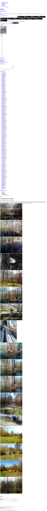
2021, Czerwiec (3, 101)
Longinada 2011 (3, 3)
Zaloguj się (12, 500)
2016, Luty (3, 140)
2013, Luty (3, 162)
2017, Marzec (3, 132)
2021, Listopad (3, 98)
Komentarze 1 (12, 200)
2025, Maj (3, 78)
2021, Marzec (3, 103)
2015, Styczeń (3, 148)
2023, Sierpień (3, 85)
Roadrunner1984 (2, 498)
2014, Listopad (3, 149)
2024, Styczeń (3, 84)
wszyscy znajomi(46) (2, 57)
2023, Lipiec (3, 86)
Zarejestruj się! (15, 500)
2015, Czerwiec (3, 145)
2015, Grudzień (3, 141)
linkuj (11, 498)
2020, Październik (4, 106)
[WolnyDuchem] (2, 49)
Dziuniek (2, 60)
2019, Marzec (3, 118)
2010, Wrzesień (3, 171)
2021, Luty (3, 104)
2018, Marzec (3, 124)
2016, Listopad (3, 134)
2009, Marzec (3, 181)
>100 (2, 1)
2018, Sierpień (3, 121)
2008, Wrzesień (3, 184)
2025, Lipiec (3, 77)
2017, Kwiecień (3, 131)
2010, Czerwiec (3, 173)
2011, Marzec (3, 169)
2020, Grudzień (3, 105)
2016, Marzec (3, 139)
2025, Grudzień (3, 74)
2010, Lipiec (3, 172)
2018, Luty (3, 125)
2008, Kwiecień (3, 187)
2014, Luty (3, 155)
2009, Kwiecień (3, 180)
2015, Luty (3, 147)
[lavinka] (21, 21)
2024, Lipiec (3, 81)
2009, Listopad (3, 176)
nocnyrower (3, 5)
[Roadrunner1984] (2, 42)
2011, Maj (3, 168)
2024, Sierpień (3, 80)
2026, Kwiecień (3, 73)
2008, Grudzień (3, 182)
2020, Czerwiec (3, 109)
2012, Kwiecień (3, 163)
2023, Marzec (3, 88)
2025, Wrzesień (3, 76)
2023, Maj (3, 87)
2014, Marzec (3, 154)
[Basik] (2, 44)
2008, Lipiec (3, 185)
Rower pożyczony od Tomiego (4, 62)
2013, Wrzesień (3, 158)
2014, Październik (4, 150)
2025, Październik (4, 75)
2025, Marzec (3, 79)
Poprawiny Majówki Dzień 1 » (3, 190)
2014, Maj (3, 153)
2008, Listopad (3, 183)
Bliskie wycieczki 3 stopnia (5, 2)
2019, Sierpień (3, 115)
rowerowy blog (3, 10)
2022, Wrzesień (3, 92)
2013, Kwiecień (3, 161)
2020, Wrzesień (3, 107)
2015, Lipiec (3, 144)
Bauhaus (2, 61)
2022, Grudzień (3, 90)
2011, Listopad (3, 164)
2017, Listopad (3, 127)
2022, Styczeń (3, 97)
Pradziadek (4, 194)
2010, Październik (4, 170)
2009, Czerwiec (3, 179)
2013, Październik (4, 157)
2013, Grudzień (3, 156)
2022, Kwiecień (3, 95)
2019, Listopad (3, 113)
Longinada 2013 (3, 4)
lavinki (2, 9)
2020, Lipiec (3, 108)
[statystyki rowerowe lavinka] (3, 15)
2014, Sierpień (3, 151)
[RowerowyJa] (2, 52)
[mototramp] (2, 47)
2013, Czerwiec (3, 160)
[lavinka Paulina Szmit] (3, 17)
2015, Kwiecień (3, 146)
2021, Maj (3, 102)
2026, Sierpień (3, 72)
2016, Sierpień (3, 136)
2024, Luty (3, 83)
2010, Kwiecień (3, 174)
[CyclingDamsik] (2, 39)
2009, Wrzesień (3, 177)
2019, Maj (3, 117)
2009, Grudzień (3, 175)
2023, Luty (3, 89)
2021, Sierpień (3, 100)
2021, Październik (4, 99)
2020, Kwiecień (3, 110)
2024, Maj (3, 82)
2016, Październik (4, 135)
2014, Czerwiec (3, 152)
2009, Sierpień (3, 178)
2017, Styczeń (3, 133)
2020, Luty (3, 111)
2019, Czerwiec (3, 116)
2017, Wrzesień (3, 128)
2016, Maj (3, 138)
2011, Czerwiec (3, 167)
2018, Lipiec (3, 122)
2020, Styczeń (3, 112)
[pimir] (2, 54)
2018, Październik (4, 120)
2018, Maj (3, 123)
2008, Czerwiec (3, 186)
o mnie (2, 14)
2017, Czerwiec (3, 130)
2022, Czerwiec (3, 94)
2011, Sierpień (3, 166)
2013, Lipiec (3, 159)
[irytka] (2, 37)
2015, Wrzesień (3, 143)
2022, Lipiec (3, 93)
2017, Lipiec (3, 129)
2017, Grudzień (3, 126)
